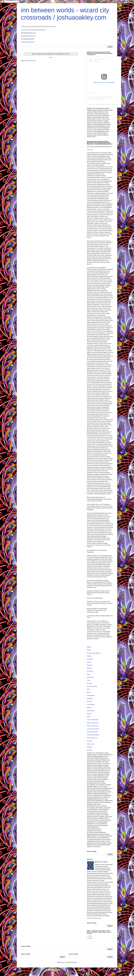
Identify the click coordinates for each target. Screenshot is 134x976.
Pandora (89, 707)
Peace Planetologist (92, 719)
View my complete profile (94, 918)
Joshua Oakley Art (92, 738)
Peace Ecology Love (93, 723)
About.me (89, 668)
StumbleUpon (91, 695)
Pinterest (89, 747)
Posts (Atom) (32, 60)
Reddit (89, 650)
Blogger (89, 647)
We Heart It (90, 671)
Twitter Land (90, 744)
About (90, 938)
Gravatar (89, 683)
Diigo (88, 674)
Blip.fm (89, 692)
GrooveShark (90, 704)
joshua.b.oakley (106, 104)
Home (51, 57)
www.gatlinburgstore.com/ (28, 36)
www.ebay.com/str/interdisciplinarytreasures (33, 30)
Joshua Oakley (94, 104)
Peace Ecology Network (93, 653)
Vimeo (89, 716)
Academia (90, 741)
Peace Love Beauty (92, 726)
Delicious (89, 665)
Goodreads (90, 659)
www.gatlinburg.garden (27, 42)
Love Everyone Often (93, 729)
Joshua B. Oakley (102, 862)
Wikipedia (90, 698)
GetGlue (89, 656)
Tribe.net (89, 701)
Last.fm (89, 662)
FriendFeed (90, 677)
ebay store (90, 149)
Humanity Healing (92, 686)
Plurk (88, 689)
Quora (88, 680)
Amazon (89, 713)
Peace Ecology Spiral (93, 735)
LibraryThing (90, 710)
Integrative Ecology (92, 732)
